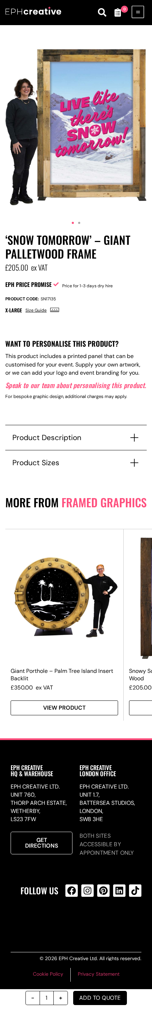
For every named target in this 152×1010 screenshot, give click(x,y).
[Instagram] (87, 890)
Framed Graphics (104, 502)
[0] (117, 12)
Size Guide (36, 310)
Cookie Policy (48, 974)
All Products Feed (86, 919)
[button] (73, 223)
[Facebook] (71, 890)
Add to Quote (100, 998)
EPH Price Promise (28, 284)
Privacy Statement (98, 974)
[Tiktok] (135, 890)
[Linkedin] (119, 890)
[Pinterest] (103, 890)
